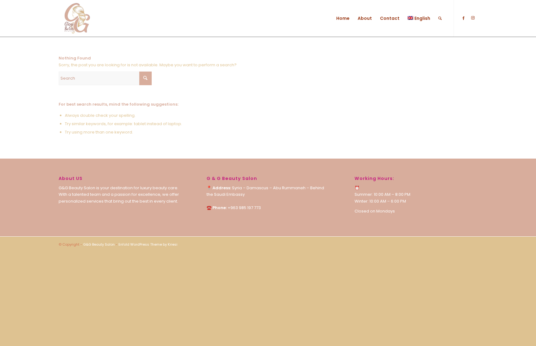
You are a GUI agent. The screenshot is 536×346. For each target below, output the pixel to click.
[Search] (440, 18)
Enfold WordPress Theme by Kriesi (147, 244)
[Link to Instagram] (472, 18)
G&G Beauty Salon (99, 244)
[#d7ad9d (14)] (77, 18)
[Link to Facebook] (463, 18)
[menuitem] (343, 18)
